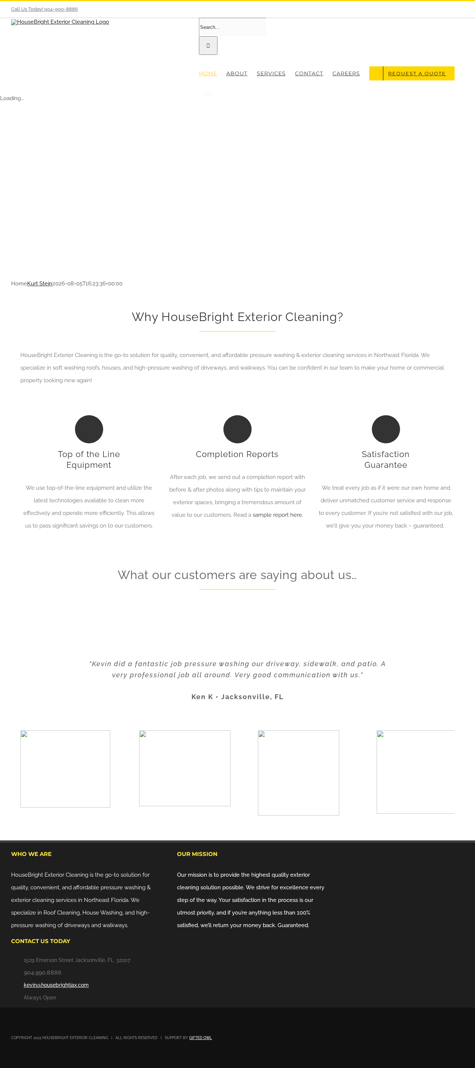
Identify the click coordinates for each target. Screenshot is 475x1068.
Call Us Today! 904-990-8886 (44, 9)
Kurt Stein (39, 283)
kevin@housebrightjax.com (56, 985)
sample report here (277, 515)
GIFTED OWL (200, 1038)
